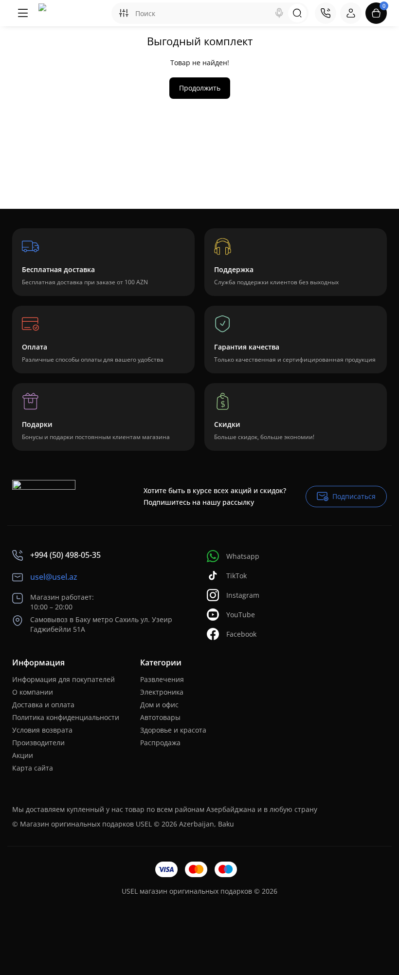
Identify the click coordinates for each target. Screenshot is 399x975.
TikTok (236, 575)
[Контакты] (325, 13)
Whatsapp (242, 556)
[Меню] (23, 13)
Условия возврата (42, 730)
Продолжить (199, 87)
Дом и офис (159, 704)
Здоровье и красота (173, 730)
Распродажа (160, 742)
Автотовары (160, 717)
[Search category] (123, 13)
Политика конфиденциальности (65, 717)
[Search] (279, 13)
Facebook (241, 634)
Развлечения (162, 679)
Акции (22, 755)
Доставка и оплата (43, 704)
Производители (38, 742)
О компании (32, 692)
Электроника (161, 692)
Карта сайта (32, 768)
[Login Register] (351, 13)
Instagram (242, 595)
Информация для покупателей (63, 679)
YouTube (240, 614)
